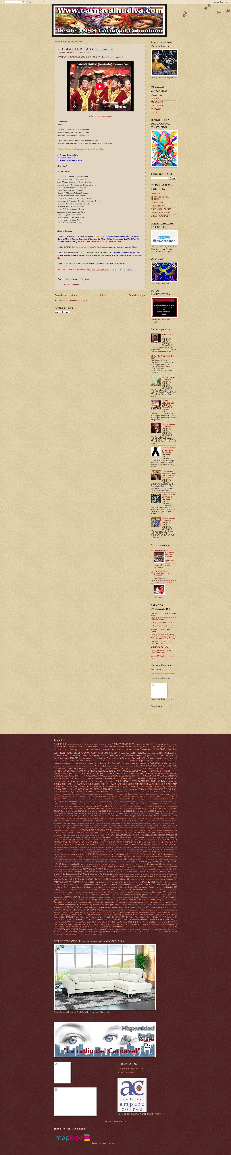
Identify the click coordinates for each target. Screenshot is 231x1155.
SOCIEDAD (62, 929)
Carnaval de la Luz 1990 (169, 847)
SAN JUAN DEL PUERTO (161, 209)
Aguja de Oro (105, 744)
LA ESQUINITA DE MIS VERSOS (129, 890)
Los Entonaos (58, 895)
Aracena (152, 746)
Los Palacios (81, 895)
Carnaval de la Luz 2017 (128, 854)
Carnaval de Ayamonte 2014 (123, 808)
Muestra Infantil (148, 897)
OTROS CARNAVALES (107, 900)
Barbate (172, 761)
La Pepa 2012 (168, 889)
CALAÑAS (164, 763)
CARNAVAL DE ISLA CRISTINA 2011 (90, 840)
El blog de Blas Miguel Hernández (131, 1069)
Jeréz (64, 889)
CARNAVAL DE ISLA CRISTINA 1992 (65, 830)
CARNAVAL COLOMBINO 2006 (86, 778)
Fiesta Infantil (113, 882)
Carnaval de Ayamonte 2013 (100, 808)
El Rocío (106, 876)
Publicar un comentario (70, 284)
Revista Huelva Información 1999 (162, 912)
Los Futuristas (70, 895)
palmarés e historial (168, 900)
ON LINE (91, 900)
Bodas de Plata (91, 763)
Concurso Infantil (91, 866)
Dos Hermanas (135, 874)
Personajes (84, 905)
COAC (142, 864)
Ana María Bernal (82, 747)
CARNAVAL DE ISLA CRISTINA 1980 (117, 823)
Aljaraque (166, 744)
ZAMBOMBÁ (97, 934)
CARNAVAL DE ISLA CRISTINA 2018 (69, 845)
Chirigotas (91, 864)
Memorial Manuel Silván (124, 897)
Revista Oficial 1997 (99, 917)
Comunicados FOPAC (168, 864)
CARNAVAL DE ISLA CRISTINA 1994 (124, 830)
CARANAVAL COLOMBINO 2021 (75, 766)
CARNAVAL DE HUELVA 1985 (93, 816)
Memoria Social (109, 897)
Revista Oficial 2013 (165, 922)
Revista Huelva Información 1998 (133, 912)
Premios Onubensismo (88, 907)
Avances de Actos (121, 761)
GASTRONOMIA (172, 882)
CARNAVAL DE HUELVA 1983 (162, 813)
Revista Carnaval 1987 (150, 910)
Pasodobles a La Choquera (88, 902)
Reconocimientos (113, 910)
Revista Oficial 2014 (62, 924)
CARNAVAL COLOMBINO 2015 (158, 784)
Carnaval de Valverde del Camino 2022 (95, 859)
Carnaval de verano (116, 859)
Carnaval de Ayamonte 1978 (75, 794)
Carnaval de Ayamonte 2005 (166, 804)
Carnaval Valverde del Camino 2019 (104, 861)
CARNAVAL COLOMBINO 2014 (125, 784)
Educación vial (147, 874)
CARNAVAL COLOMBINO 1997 (65, 773)
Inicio (103, 295)
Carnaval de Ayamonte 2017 (71, 811)
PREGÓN (69, 907)
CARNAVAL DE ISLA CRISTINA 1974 (109, 820)
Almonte (70, 746)
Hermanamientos (92, 885)
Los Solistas (124, 895)
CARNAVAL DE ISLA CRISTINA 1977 (65, 823)
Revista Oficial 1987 (61, 915)
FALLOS (170, 879)
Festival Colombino (90, 882)
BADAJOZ (149, 761)
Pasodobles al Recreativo (138, 902)
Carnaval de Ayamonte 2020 (143, 811)
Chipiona (82, 864)
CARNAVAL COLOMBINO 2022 (150, 789)
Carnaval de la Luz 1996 (155, 849)
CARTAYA (143, 862)
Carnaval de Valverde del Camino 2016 (162, 857)
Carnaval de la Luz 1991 (64, 849)
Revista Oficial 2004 (106, 920)
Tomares (131, 929)
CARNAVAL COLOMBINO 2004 (151, 776)
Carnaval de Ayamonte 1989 (77, 799)
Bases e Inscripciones (62, 763)
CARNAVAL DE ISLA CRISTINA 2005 (149, 835)
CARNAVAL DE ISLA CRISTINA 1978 (91, 823)
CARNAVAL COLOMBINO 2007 (117, 778)
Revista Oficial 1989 (79, 915)
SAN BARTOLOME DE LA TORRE (77, 927)
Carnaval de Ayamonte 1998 (148, 801)
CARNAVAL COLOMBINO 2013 (91, 784)
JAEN (56, 890)
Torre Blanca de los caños (145, 929)
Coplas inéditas (147, 869)
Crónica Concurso (125, 871)
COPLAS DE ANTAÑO (94, 869)
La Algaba (96, 889)
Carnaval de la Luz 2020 (71, 857)
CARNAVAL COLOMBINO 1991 (122, 768)
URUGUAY (96, 932)
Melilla (86, 897)
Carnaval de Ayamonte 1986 (128, 796)
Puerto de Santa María (170, 907)
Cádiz (152, 763)
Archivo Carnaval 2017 (109, 755)
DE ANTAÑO (60, 874)
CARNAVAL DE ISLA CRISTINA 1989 (112, 828)
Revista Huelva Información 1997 (102, 912)
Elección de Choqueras (121, 877)
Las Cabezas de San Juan (93, 892)
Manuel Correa (150, 895)
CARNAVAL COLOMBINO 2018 (144, 786)
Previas (141, 907)
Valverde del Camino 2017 (134, 932)
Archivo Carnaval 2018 (136, 755)
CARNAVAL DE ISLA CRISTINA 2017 (157, 842)
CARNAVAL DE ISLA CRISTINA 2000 (132, 832)
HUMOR (163, 885)
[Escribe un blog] (123, 270)
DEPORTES (104, 874)
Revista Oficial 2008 (62, 922)
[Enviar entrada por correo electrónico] (114, 270)
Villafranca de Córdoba (153, 932)
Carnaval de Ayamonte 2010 (157, 806)
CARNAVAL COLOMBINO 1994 (100, 771)
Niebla (83, 900)
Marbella (172, 895)
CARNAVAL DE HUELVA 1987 (148, 816)
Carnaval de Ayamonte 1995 (87, 801)
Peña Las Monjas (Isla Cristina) (163, 638)
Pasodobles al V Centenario (162, 902)
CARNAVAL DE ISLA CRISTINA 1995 (150, 830)
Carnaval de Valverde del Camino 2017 (68, 859)
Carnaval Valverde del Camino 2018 (76, 861)
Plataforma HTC (146, 905)
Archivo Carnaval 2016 (83, 755)
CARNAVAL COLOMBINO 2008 (149, 778)
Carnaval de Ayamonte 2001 (85, 804)
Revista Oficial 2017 (121, 924)
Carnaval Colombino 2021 (124, 789)
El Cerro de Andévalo (83, 876)
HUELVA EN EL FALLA (147, 885)
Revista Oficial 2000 (154, 917)
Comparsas (151, 864)
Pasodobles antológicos (64, 905)
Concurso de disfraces (61, 866)
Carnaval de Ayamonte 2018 (95, 811)
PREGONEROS (157, 106)
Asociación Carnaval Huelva (104, 761)
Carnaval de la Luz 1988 (133, 847)
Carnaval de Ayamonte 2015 (145, 809)
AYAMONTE (156, 194)
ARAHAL (160, 746)
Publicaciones (155, 907)
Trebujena (159, 929)
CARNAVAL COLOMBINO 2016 (69, 786)
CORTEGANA (110, 871)
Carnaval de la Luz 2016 (105, 854)
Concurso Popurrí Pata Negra (143, 866)
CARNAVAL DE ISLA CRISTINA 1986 (147, 825)
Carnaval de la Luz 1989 (151, 847)
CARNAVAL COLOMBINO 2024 (86, 792)
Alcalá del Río (139, 744)
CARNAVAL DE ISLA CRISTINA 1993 (94, 830)
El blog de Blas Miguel (126, 1072)
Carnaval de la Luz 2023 (106, 857)
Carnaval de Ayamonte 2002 (105, 804)
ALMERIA (60, 747)
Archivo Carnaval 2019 (162, 755)
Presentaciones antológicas (110, 907)
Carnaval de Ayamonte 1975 (135, 792)
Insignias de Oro (126, 887)
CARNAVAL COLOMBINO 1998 (95, 773)
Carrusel (133, 861)
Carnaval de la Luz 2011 (166, 852)
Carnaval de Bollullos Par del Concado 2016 (71, 813)
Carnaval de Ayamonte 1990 (98, 799)
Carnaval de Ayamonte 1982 (159, 794)
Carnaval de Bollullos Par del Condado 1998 (109, 813)
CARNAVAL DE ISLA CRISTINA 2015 (87, 842)
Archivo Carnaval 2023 (134, 758)
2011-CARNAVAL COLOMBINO (168, 378)
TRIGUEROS (169, 929)
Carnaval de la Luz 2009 (125, 852)
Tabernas (90, 929)
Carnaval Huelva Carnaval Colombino (163, 673)
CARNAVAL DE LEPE (162, 550)
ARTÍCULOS (88, 761)
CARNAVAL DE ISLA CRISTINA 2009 (149, 837)
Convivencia (77, 869)
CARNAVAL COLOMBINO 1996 (162, 771)
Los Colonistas (170, 892)
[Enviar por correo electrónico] (121, 270)
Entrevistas (149, 879)
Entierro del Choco (117, 879)
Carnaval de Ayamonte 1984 (81, 796)
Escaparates (159, 879)
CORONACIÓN (80, 871)
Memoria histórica (96, 897)
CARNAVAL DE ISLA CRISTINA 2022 (133, 844)
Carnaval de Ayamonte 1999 (168, 801)
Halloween (80, 885)
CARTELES (157, 861)
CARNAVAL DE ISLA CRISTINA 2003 (91, 835)
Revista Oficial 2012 (144, 922)
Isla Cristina (167, 887)
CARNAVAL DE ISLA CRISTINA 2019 (102, 844)
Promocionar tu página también (161, 678)
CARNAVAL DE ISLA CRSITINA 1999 (163, 844)
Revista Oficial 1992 (132, 915)
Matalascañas (58, 897)
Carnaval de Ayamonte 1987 (153, 796)
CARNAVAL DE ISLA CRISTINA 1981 (143, 823)
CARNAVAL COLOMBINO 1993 (68, 771)
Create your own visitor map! (103, 1143)
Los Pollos (113, 895)
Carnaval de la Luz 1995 (136, 849)
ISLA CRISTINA (157, 203)
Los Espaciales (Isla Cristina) (162, 635)
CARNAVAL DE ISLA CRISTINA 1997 (79, 832)
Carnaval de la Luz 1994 (118, 849)
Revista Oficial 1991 (114, 915)
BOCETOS (155, 112)
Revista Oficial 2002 (68, 919)
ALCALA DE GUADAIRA (121, 744)
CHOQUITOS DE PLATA (121, 864)
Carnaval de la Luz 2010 (145, 852)
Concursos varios (65, 869)
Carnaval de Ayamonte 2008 (111, 806)
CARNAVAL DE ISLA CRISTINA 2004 (119, 835)
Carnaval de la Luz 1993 (100, 849)
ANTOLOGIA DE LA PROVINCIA (125, 747)
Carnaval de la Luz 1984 (61, 847)
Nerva (60, 900)
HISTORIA (155, 99)
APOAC (144, 746)
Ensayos (101, 879)
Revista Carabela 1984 (129, 910)
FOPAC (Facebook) (158, 619)
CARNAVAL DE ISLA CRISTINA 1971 (153, 818)
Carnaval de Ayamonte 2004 (146, 804)
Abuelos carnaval (73, 744)
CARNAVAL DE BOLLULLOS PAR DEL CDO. (162, 642)
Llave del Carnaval (139, 892)
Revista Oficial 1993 (149, 915)
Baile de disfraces (162, 761)
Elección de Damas (144, 876)
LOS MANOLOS (160, 572)
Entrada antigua (137, 295)
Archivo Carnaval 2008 (87, 749)
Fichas (104, 882)
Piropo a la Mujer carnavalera (125, 905)
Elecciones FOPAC (165, 877)
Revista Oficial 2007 (166, 920)
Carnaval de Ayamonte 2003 (125, 804)
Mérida (136, 897)
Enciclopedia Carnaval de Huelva (67, 879)
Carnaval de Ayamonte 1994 (64, 801)
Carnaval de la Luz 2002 (67, 852)
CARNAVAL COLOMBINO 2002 (94, 776)
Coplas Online (160, 869)
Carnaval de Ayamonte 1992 (142, 799)
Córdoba (170, 869)
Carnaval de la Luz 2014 (62, 854)
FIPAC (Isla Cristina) (159, 626)
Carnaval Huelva (131, 859)
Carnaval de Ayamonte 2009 (136, 806)
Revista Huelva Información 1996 (74, 912)
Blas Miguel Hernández (103, 116)
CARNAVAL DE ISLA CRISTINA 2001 (160, 832)
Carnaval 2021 (112, 766)
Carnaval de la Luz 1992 (82, 849)
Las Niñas (108, 892)
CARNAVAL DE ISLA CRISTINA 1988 (82, 828)
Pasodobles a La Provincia (114, 902)
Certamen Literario (68, 864)
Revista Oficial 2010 (103, 922)
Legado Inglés (119, 892)
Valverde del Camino (112, 932)
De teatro (94, 874)
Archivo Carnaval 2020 (64, 758)
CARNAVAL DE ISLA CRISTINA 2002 (65, 835)
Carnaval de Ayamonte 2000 (65, 804)
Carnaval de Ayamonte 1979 (95, 794)
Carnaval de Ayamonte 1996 (107, 801)
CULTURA (149, 871)
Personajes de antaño (101, 905)
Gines (70, 885)
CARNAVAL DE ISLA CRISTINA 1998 (105, 832)
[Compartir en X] (126, 270)
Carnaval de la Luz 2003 (85, 852)
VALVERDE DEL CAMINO (161, 213)
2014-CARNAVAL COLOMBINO (168, 519)
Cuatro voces (137, 871)
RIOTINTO (156, 924)
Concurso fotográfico (77, 866)
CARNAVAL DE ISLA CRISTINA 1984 (96, 825)
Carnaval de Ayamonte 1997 (127, 801)
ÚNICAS (87, 932)
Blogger (123, 1121)
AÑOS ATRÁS (156, 95)
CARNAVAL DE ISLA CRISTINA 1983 (71, 825)
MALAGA (137, 894)
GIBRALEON (61, 885)
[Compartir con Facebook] (128, 270)
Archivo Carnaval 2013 (129, 753)
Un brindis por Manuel (73, 932)
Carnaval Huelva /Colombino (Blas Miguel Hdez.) (162, 651)
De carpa (73, 874)
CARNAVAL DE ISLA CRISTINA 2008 (116, 837)
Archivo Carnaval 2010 (144, 749)
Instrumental (142, 887)
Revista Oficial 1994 (167, 915)
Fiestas (123, 882)
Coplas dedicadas (130, 869)
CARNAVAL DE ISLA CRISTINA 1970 (128, 818)
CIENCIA (134, 864)
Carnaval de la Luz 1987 (115, 847)
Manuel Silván (162, 895)
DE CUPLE (82, 874)
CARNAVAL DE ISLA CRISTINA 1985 (122, 825)
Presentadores (130, 907)
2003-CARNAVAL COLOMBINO (168, 496)
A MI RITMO (59, 744)
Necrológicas (171, 897)
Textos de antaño (121, 929)
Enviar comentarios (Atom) (76, 300)
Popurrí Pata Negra (161, 905)
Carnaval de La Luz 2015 (82, 854)
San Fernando (97, 927)
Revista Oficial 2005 (126, 920)
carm (90, 766)
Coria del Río (59, 871)
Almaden (174, 744)
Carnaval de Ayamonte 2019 (119, 811)
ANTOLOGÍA (156, 109)
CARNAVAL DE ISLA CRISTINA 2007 (85, 837)
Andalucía (96, 746)
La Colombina (108, 889)
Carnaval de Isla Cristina (164, 583)
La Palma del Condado (154, 889)
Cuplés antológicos (166, 871)
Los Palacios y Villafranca (97, 895)
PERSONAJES (157, 102)
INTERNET (155, 887)
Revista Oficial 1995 (62, 917)
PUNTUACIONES (98, 910)
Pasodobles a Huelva (63, 902)
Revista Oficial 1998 (117, 917)
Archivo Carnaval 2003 (67, 750)
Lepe (128, 892)
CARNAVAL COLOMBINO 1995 (131, 771)
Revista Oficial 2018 (141, 924)
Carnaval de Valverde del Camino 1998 (131, 857)
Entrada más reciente (66, 295)
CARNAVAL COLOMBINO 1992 (157, 768)
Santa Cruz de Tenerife (152, 927)
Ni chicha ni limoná (71, 900)
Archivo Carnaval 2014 (154, 753)
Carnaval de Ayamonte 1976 (157, 792)
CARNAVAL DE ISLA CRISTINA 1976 (163, 820)
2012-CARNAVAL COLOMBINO (168, 425)
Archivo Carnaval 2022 (109, 758)
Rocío (164, 924)
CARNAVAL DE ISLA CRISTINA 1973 (83, 820)
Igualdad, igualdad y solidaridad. (161, 575)
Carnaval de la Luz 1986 (97, 847)
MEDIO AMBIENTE (73, 897)
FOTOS (142, 881)
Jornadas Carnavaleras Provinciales (79, 889)
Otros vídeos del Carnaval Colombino (138, 899)
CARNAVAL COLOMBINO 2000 (158, 773)
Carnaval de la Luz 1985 (79, 847)
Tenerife (110, 929)
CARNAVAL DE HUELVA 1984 (66, 816)
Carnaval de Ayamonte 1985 (104, 796)
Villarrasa (67, 934)
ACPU (83, 744)
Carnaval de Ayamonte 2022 (166, 811)
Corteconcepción (96, 871)
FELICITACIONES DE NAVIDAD (66, 882)
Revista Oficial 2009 (83, 922)
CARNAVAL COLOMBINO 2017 (106, 786)
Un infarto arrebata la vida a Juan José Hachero (169, 450)
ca (121, 763)
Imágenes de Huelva (95, 887)
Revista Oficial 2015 (82, 924)
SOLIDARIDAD (77, 929)
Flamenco (132, 882)
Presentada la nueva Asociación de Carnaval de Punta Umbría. (169, 474)
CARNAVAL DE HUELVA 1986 (121, 816)
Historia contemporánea (125, 885)
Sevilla (174, 927)
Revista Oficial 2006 (146, 920)
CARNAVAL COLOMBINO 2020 (92, 789)
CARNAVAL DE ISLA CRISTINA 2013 (145, 840)
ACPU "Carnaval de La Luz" (162, 623)
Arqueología (76, 761)
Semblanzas (165, 927)
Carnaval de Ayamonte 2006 (63, 806)
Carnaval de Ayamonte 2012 (76, 808)
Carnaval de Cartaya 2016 (139, 813)
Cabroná (142, 763)
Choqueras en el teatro (104, 864)
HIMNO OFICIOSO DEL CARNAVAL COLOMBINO (168, 404)
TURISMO (57, 932)
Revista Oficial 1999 (136, 917)
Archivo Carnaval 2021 (87, 758)
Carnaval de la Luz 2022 (89, 857)
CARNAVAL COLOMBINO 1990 (90, 768)
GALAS (159, 882)
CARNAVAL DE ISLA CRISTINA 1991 (163, 828)
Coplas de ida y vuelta (114, 869)
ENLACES (89, 879)
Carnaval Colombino (126, 766)
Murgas (158, 897)
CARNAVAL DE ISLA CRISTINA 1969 (103, 818)
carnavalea (124, 861)
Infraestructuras (112, 887)
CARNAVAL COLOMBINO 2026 (113, 792)
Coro (68, 871)
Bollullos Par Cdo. (108, 763)
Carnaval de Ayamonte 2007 (86, 806)
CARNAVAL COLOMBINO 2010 (78, 53)
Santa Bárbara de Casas (134, 927)
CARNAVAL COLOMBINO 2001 (66, 776)
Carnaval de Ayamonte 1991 (119, 799)
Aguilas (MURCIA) (92, 744)
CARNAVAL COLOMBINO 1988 (149, 766)
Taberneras (99, 929)
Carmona (98, 766)
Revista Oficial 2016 (101, 924)
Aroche (67, 761)
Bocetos (79, 763)
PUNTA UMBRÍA (157, 206)
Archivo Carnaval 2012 (95, 752)
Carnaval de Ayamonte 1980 (117, 794)
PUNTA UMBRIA (63, 910)
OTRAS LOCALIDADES (160, 216)
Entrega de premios (136, 879)
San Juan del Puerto (113, 927)
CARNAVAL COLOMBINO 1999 (127, 773)
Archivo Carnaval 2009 (113, 749)
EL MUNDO (97, 876)
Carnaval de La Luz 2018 (152, 854)
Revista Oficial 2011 (124, 922)
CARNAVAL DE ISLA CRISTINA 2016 (122, 842)
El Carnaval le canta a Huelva (163, 874)
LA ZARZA (79, 892)
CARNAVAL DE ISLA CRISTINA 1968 (77, 818)
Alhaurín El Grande (153, 744)
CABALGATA (130, 763)
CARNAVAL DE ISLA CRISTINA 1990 (138, 828)
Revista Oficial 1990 (96, 915)
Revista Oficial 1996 (81, 917)
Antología (106, 746)
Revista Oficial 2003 (86, 920)
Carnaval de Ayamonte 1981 (139, 794)
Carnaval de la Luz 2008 (104, 852)
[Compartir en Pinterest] (131, 270)
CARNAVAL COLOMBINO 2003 (123, 776)
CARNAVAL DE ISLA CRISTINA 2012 (119, 840)
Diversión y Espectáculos (121, 874)
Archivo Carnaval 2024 (159, 758)
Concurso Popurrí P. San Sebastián (114, 867)
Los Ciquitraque (154, 892)
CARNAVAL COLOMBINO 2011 (136, 781)
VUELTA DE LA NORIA (82, 934)
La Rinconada (68, 892)
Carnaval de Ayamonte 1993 (164, 799)
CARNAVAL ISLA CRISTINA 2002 (150, 859)
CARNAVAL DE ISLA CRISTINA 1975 (136, 820)
